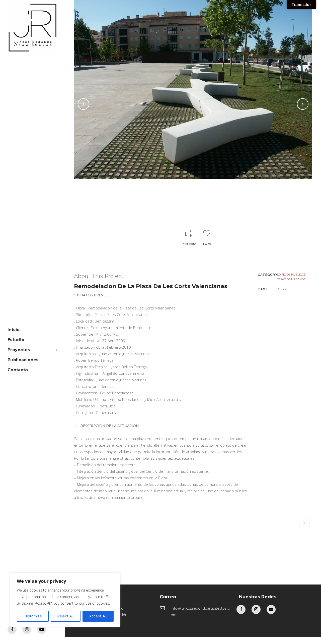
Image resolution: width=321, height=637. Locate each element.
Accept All (98, 616)
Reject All (65, 616)
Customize (33, 616)
